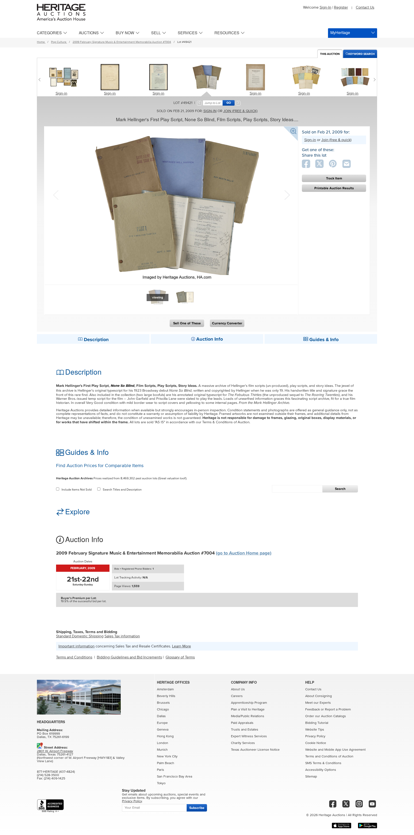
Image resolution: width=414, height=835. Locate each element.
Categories (49, 32)
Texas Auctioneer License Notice (255, 749)
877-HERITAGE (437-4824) (56, 771)
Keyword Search (361, 54)
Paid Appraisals (242, 723)
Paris (160, 770)
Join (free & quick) (240, 111)
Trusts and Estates (244, 729)
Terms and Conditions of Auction (329, 756)
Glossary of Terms (180, 657)
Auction (330, 54)
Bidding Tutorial (316, 723)
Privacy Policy (315, 736)
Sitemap (311, 776)
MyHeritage (340, 32)
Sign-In (325, 7)
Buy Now (125, 32)
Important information (76, 646)
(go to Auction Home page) (243, 553)
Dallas (161, 716)
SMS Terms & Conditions (323, 763)
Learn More (181, 646)
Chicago (163, 709)
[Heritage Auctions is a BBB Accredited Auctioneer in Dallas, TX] (50, 805)
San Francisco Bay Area (174, 776)
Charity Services (243, 743)
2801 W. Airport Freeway (55, 751)
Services (187, 32)
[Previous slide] (40, 80)
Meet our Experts (318, 702)
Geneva (162, 729)
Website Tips (314, 729)
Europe (162, 723)
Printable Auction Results (334, 188)
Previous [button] (55, 194)
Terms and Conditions (74, 657)
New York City (167, 756)
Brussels (163, 702)
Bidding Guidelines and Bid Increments (129, 657)
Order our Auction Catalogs (325, 716)
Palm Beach (165, 763)
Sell (156, 32)
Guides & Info (323, 340)
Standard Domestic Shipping (80, 636)
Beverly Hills (166, 696)
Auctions (89, 32)
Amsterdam (165, 689)
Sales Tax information (122, 636)
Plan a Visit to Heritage (247, 709)
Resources (226, 32)
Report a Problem (338, 709)
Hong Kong (165, 736)
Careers (237, 696)
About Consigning (318, 696)
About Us (238, 689)
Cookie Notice (315, 743)
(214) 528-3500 (48, 775)
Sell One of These (187, 323)
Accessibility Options (320, 770)
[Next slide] (373, 80)
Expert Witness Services (249, 736)
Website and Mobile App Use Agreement (335, 749)
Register (341, 7)
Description (96, 340)
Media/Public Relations (247, 716)
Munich (162, 749)
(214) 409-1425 (54, 778)
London (162, 743)
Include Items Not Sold (77, 489)
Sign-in (61, 93)
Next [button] (286, 194)
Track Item (334, 178)
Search (340, 489)
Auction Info (209, 339)
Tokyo (161, 783)
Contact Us (365, 7)
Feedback (312, 709)
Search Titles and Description (122, 489)
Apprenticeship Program (249, 702)
